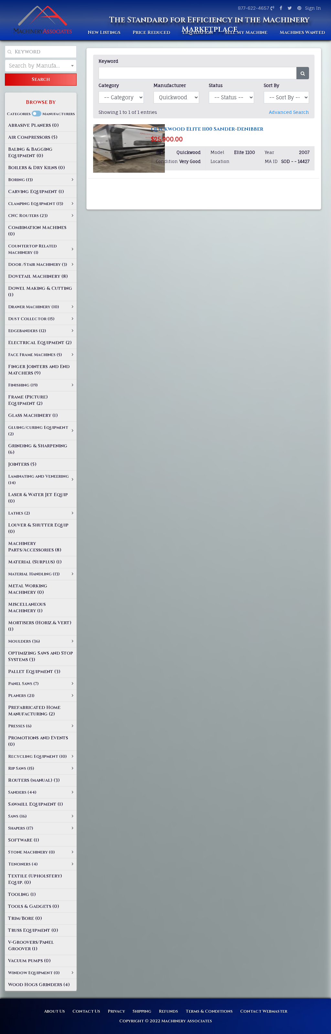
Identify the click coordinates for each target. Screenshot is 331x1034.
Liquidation (197, 32)
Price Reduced (151, 32)
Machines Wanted (302, 32)
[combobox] (41, 66)
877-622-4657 (253, 8)
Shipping (142, 1011)
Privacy (116, 1011)
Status (216, 85)
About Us (54, 1011)
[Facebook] (280, 8)
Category (109, 85)
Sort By (271, 85)
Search (41, 79)
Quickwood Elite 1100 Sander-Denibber (207, 129)
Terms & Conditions (209, 1011)
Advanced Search (289, 112)
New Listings (104, 32)
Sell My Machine (246, 32)
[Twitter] (289, 8)
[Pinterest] (298, 8)
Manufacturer (170, 85)
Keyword (108, 61)
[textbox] (40, 66)
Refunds (168, 1011)
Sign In (313, 8)
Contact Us (86, 1011)
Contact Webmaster (263, 1011)
